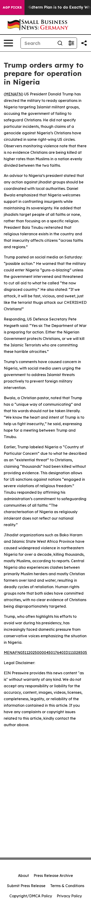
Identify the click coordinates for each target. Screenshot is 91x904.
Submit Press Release (26, 885)
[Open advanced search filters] (71, 43)
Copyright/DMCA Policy (30, 896)
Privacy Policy (69, 896)
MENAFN (13, 94)
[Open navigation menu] (8, 43)
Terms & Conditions (67, 885)
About (23, 875)
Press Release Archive (53, 875)
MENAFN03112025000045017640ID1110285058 (46, 652)
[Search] (60, 43)
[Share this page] (84, 43)
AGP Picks (12, 7)
